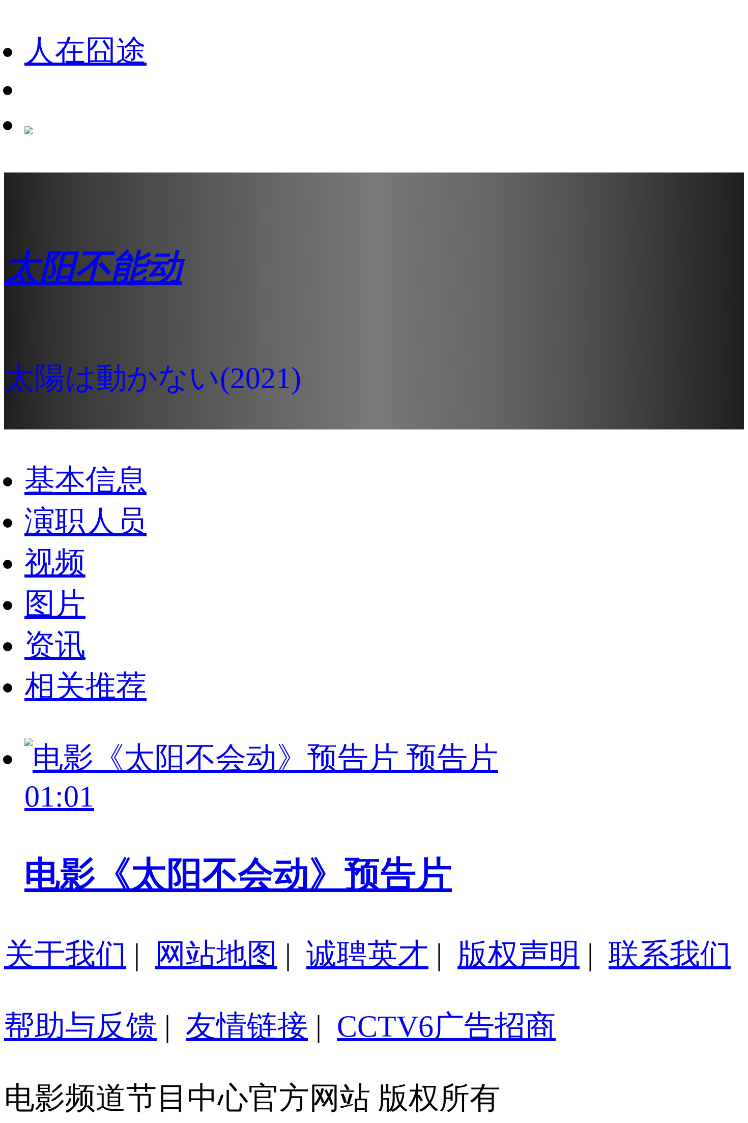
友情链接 (247, 1026)
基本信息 (85, 480)
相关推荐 (85, 686)
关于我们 (65, 954)
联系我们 (670, 954)
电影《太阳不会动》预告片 (238, 874)
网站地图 (216, 954)
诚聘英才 (367, 954)
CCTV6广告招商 (446, 1026)
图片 (54, 604)
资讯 (54, 645)
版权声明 (518, 954)
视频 (54, 563)
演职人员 (85, 521)
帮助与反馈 (80, 1026)
